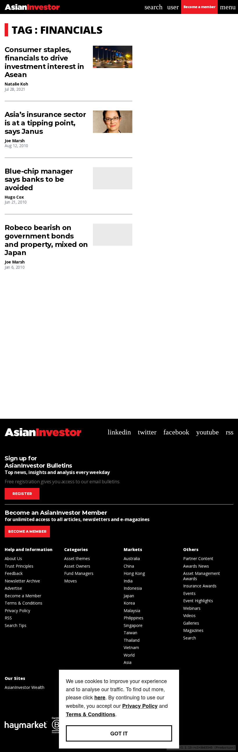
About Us (13, 558)
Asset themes (77, 558)
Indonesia (133, 588)
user (173, 7)
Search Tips (15, 625)
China (129, 566)
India (128, 581)
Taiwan (130, 632)
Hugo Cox (14, 197)
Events (189, 593)
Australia (132, 558)
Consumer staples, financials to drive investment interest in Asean (44, 62)
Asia (127, 662)
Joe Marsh (15, 140)
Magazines (193, 630)
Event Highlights (198, 600)
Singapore (133, 625)
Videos (189, 615)
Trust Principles (19, 566)
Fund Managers (78, 573)
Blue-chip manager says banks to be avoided (39, 179)
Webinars (192, 608)
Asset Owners (77, 566)
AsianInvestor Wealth (24, 687)
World (129, 655)
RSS (8, 618)
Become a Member (23, 595)
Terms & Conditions (23, 603)
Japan (129, 595)
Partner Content (198, 558)
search (154, 7)
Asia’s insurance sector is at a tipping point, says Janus (45, 123)
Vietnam (131, 647)
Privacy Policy (17, 610)
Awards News (196, 566)
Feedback (14, 573)
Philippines (133, 618)
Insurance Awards (200, 586)
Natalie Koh (16, 84)
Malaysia (132, 610)
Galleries (191, 623)
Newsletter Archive (22, 581)
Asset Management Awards (201, 576)
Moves (70, 581)
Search (189, 638)
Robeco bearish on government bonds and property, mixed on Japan (46, 240)
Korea (129, 603)
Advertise (13, 588)
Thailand (132, 640)
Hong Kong (134, 573)
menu (228, 7)
